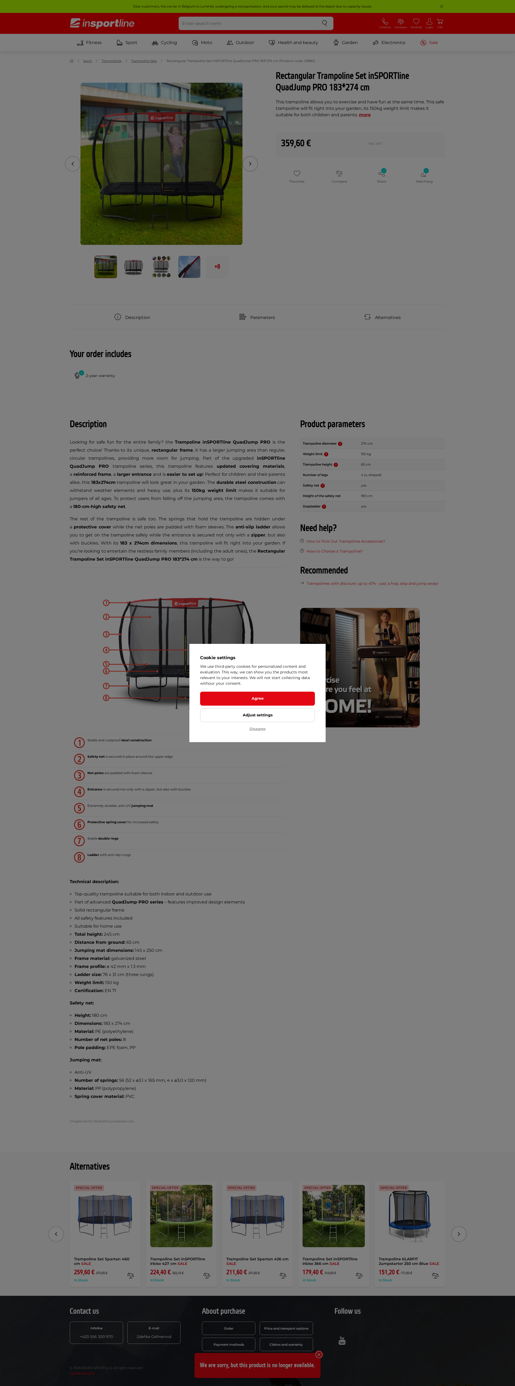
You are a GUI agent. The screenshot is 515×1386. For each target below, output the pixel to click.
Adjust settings (258, 715)
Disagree (257, 729)
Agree (258, 698)
